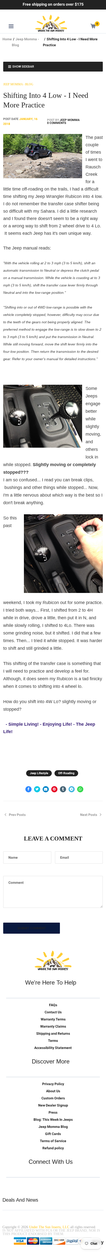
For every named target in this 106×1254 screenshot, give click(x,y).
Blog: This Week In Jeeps (53, 1119)
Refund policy (53, 1148)
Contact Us (53, 1012)
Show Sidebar (23, 66)
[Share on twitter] (37, 789)
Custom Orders (53, 1098)
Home (7, 39)
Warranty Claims (53, 1026)
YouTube (31, 1185)
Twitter (10, 1185)
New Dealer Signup (53, 1105)
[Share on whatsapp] (80, 789)
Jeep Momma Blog (53, 1127)
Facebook (20, 1185)
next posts (88, 815)
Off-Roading (66, 773)
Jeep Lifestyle (39, 773)
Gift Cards (53, 1134)
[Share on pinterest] (54, 789)
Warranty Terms (53, 1019)
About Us (53, 1091)
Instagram (41, 1185)
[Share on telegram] (72, 789)
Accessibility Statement (53, 1048)
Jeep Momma (70, 120)
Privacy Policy (53, 1084)
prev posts (17, 815)
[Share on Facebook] (28, 789)
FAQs (53, 1005)
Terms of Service (53, 1141)
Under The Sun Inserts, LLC (49, 1227)
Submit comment (32, 928)
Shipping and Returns (53, 1033)
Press (53, 1112)
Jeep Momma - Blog (18, 84)
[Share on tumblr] (63, 789)
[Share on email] (46, 789)
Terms (53, 1041)
